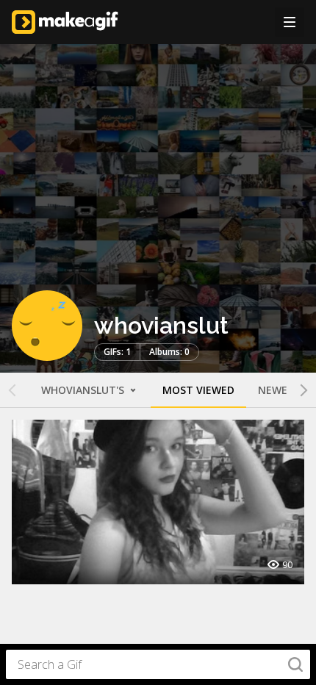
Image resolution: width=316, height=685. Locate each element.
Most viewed (198, 390)
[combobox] (158, 664)
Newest (279, 390)
